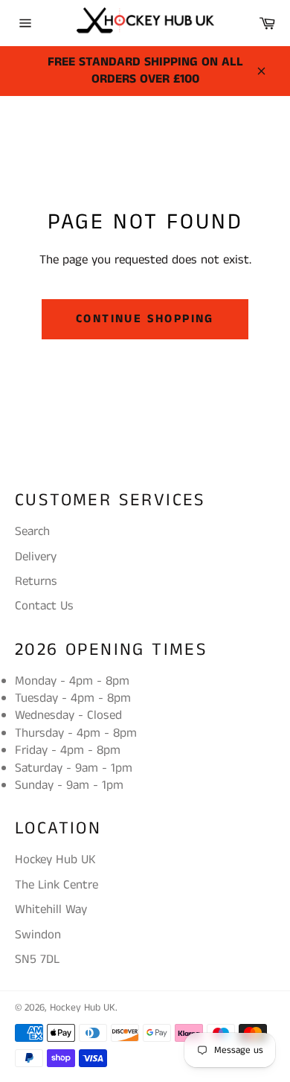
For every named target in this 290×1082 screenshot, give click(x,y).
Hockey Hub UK (82, 1008)
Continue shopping (145, 318)
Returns (36, 581)
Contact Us (44, 606)
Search (32, 531)
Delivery (36, 557)
